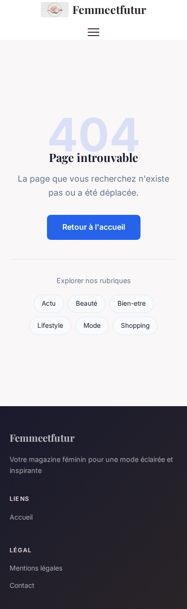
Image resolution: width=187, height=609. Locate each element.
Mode (92, 325)
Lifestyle (50, 325)
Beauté (86, 303)
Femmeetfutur (109, 9)
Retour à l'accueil (93, 227)
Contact (22, 585)
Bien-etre (131, 303)
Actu (49, 303)
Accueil (21, 517)
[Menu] (93, 32)
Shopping (135, 325)
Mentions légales (36, 568)
